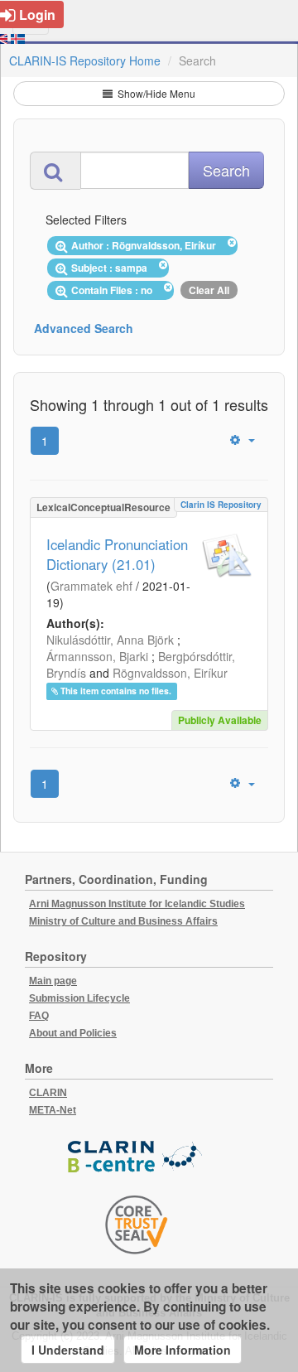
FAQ (39, 1016)
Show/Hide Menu (155, 93)
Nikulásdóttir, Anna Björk (110, 639)
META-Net (52, 1110)
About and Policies (73, 1033)
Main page (53, 981)
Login (37, 14)
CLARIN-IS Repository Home (85, 60)
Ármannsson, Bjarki (97, 656)
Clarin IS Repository (221, 504)
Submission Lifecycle (79, 998)
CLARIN (48, 1093)
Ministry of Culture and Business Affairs (123, 921)
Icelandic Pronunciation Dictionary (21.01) (117, 554)
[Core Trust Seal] (136, 1224)
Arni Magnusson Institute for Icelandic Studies (137, 904)
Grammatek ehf (91, 585)
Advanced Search (83, 328)
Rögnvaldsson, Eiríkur (170, 672)
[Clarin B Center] (136, 1157)
